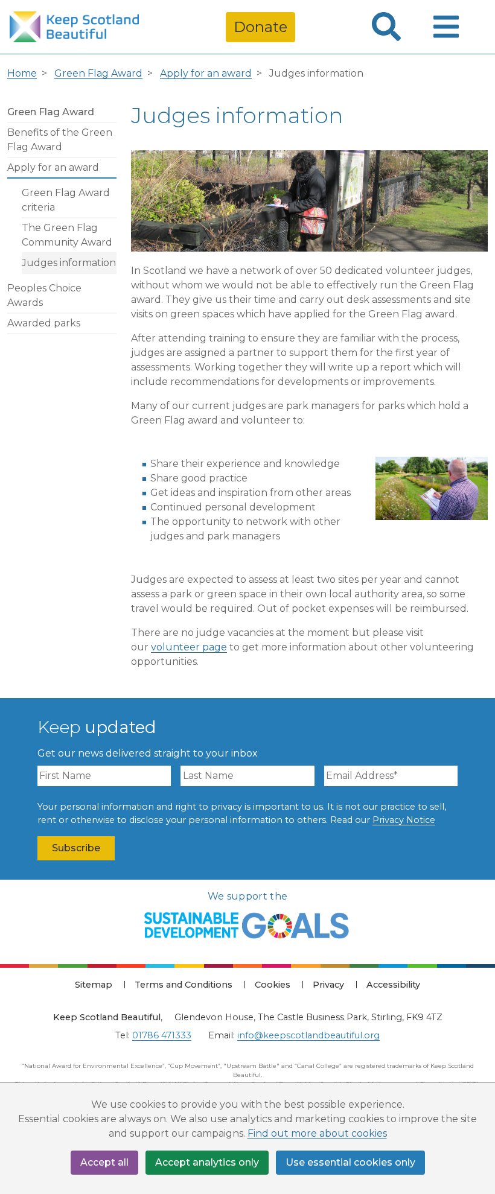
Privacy (328, 984)
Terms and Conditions (183, 984)
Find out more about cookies (317, 1133)
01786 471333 (161, 1035)
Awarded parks (43, 323)
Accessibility (393, 984)
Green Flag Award (98, 73)
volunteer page (189, 647)
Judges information (69, 262)
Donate (260, 27)
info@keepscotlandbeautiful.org (308, 1035)
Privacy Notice (403, 820)
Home (22, 73)
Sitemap (93, 984)
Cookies (272, 984)
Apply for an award (206, 73)
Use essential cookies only (350, 1162)
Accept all (104, 1162)
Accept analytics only (207, 1162)
